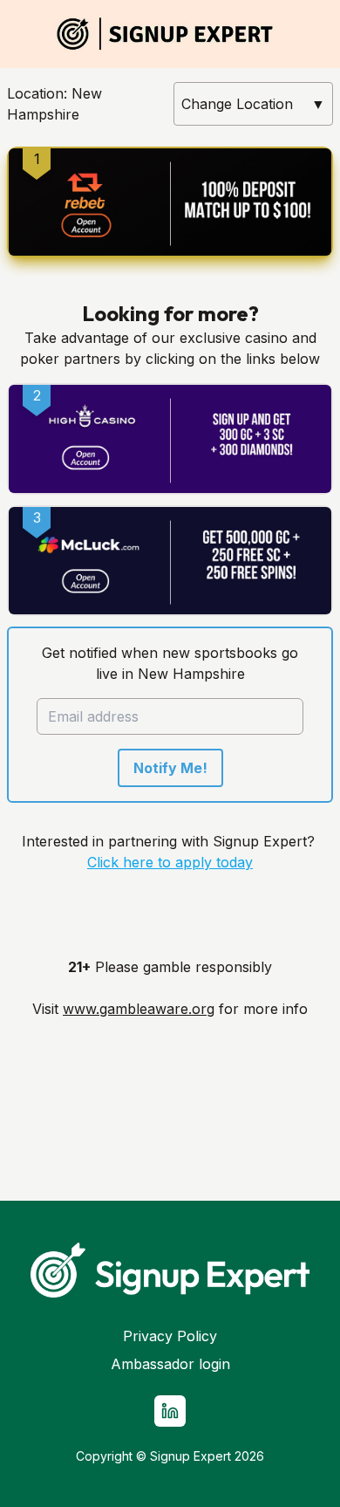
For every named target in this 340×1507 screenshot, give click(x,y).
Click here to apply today (170, 862)
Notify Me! (170, 768)
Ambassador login (170, 1364)
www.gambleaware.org (138, 1008)
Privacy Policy (170, 1336)
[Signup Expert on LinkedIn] (170, 1411)
